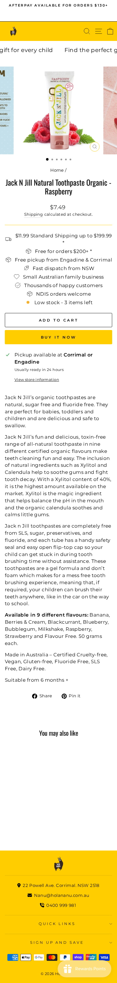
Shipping (33, 214)
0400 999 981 (61, 905)
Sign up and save (57, 942)
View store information (36, 379)
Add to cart (22, 796)
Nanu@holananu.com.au (61, 895)
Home (57, 170)
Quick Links (57, 923)
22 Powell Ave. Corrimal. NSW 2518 (61, 885)
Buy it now (58, 337)
